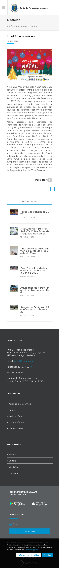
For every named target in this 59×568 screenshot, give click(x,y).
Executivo (14, 467)
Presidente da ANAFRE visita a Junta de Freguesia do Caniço (34, 251)
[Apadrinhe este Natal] (29, 65)
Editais (12, 460)
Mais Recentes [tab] (30, 201)
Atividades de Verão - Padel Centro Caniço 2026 (34, 290)
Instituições (15, 416)
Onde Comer (15, 428)
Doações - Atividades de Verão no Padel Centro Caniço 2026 (34, 270)
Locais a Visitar (16, 422)
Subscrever (29, 531)
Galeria (12, 410)
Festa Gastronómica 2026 (34, 213)
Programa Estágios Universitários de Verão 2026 (34, 309)
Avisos (12, 454)
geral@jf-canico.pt (24, 361)
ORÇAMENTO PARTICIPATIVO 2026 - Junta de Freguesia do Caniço (34, 231)
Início (10, 26)
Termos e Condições (31, 550)
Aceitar (47, 555)
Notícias (34, 26)
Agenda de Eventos (19, 404)
